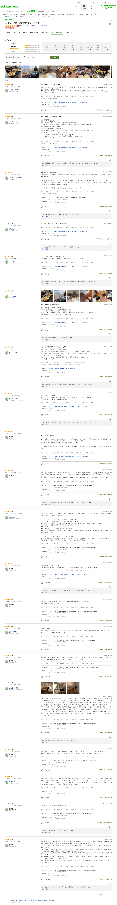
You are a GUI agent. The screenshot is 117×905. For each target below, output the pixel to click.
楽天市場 (104, 2)
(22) (34, 32)
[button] (13, 72)
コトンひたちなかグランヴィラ (22, 22)
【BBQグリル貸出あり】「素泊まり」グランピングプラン (62, 368)
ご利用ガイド (80, 2)
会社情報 (12, 900)
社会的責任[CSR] (31, 900)
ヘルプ (73, 2)
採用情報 (40, 900)
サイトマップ (88, 2)
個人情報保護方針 (21, 900)
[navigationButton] (109, 71)
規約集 (46, 900)
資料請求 (51, 900)
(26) (57, 32)
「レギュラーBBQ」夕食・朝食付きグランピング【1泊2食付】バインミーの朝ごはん (68, 102)
